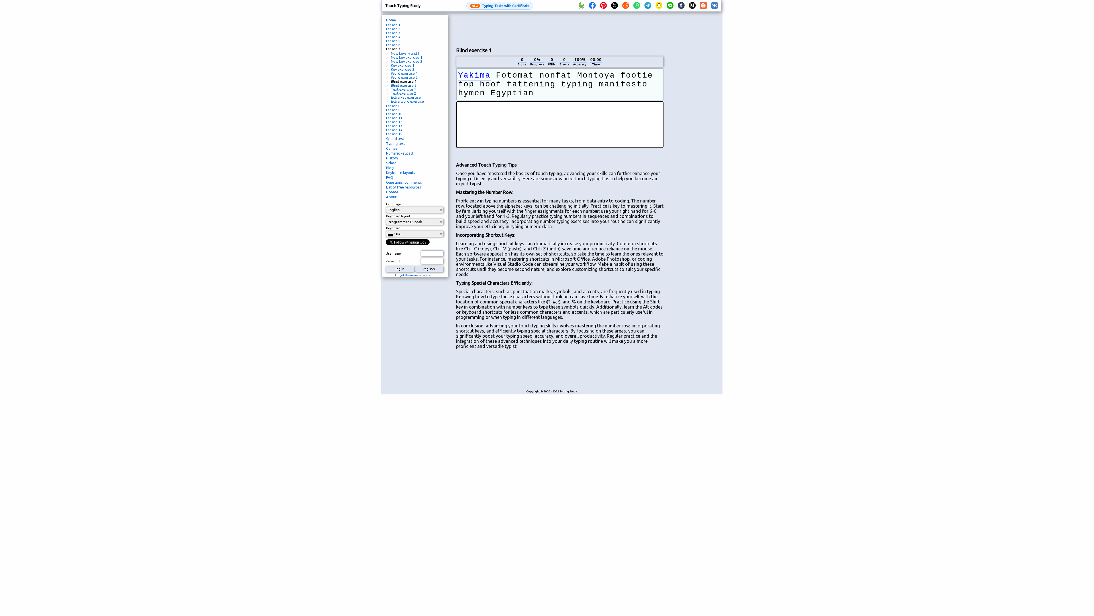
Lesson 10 (394, 114)
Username (393, 253)
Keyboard (393, 228)
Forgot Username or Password (415, 275)
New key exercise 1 (406, 57)
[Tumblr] (681, 5)
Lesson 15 (394, 134)
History (392, 158)
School (391, 163)
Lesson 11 (394, 118)
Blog (390, 168)
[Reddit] (625, 5)
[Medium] (692, 5)
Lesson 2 (393, 29)
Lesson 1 (393, 25)
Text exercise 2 (403, 93)
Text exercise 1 (403, 89)
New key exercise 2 (406, 61)
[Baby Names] (581, 5)
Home (391, 20)
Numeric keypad (399, 153)
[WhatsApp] (636, 5)
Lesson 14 (394, 130)
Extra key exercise (406, 97)
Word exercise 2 (404, 77)
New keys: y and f (405, 53)
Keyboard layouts (400, 173)
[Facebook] (592, 5)
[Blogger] (703, 5)
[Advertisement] (560, 29)
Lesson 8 (393, 106)
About (391, 197)
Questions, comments (404, 182)
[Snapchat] (659, 5)
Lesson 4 (393, 37)
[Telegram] (647, 5)
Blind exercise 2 (404, 85)
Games (391, 148)
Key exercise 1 (402, 65)
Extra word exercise (407, 101)
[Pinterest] (603, 5)
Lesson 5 (393, 41)
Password (393, 261)
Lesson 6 (393, 45)
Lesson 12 (394, 122)
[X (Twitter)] (614, 5)
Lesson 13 (394, 126)
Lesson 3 (393, 33)
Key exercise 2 (402, 69)
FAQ (389, 177)
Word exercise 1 (404, 73)
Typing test (395, 143)
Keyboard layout (398, 216)
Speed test (395, 139)
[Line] (670, 5)
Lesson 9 (393, 110)
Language (393, 204)
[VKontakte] (714, 5)
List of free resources (403, 187)
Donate (392, 192)
